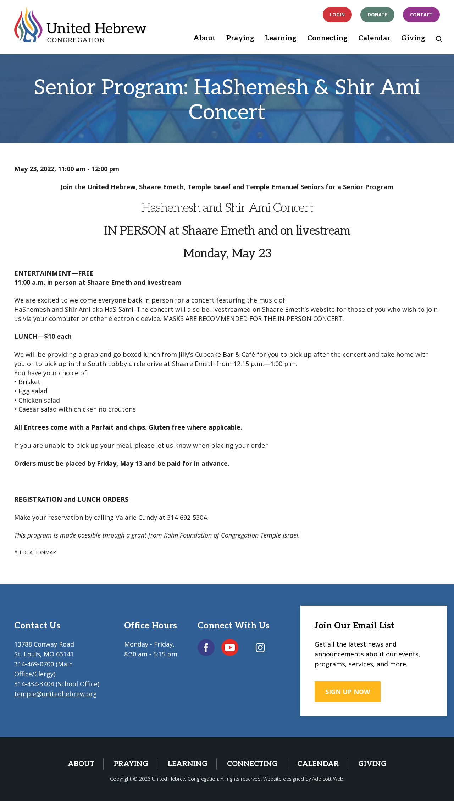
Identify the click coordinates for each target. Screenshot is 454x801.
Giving (413, 38)
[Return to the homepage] (80, 24)
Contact (421, 14)
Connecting (327, 38)
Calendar (374, 38)
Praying (240, 38)
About (204, 38)
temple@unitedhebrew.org (55, 694)
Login (337, 14)
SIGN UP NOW (347, 691)
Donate (377, 14)
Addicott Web (327, 778)
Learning (281, 38)
